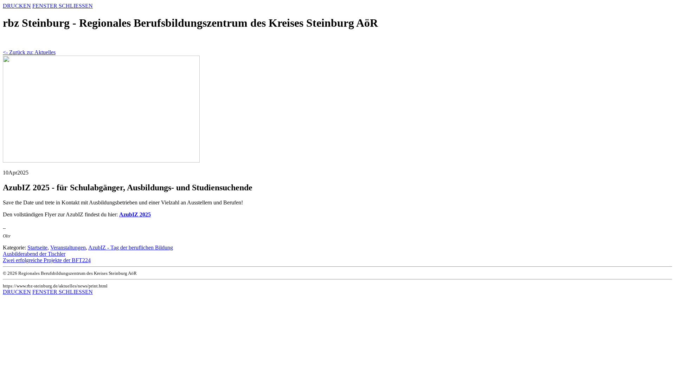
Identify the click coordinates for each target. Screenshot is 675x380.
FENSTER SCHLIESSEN (62, 6)
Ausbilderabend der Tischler (34, 254)
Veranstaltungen (68, 248)
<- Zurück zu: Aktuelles (29, 52)
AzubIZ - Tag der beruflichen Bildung (130, 248)
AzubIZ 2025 (135, 214)
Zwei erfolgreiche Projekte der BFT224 (47, 260)
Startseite (37, 248)
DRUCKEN (17, 6)
